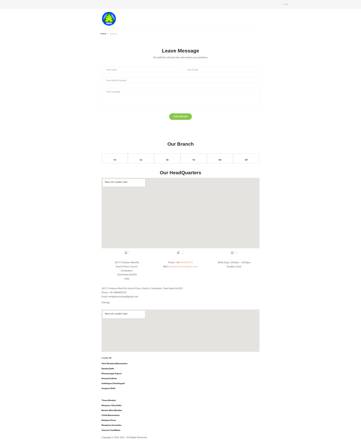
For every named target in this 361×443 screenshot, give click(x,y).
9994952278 (186, 262)
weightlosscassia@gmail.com (183, 266)
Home (103, 33)
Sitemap (106, 302)
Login (285, 4)
